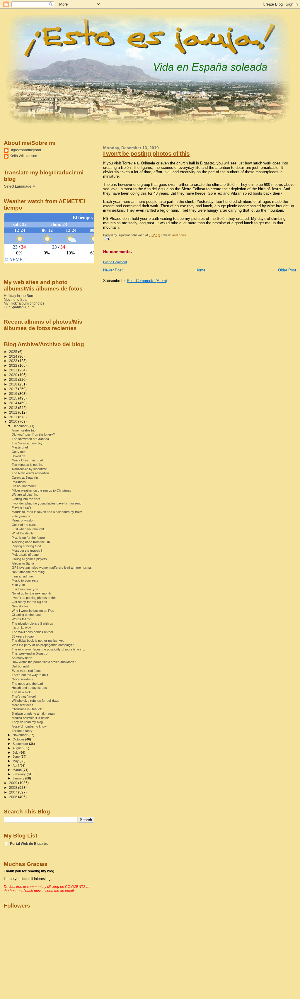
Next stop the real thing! (28, 572)
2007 (13, 792)
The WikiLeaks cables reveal (32, 632)
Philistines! (19, 482)
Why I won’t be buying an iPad (33, 610)
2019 (13, 379)
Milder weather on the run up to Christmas (41, 490)
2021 (13, 370)
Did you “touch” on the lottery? (33, 434)
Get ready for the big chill (29, 602)
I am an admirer (23, 576)
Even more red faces (27, 670)
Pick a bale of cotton (26, 554)
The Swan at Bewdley (27, 443)
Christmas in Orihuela (27, 709)
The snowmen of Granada (30, 439)
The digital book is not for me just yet (38, 640)
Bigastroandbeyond (25, 150)
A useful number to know (29, 726)
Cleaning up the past (26, 614)
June (17, 756)
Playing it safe (21, 507)
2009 (13, 783)
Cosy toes (19, 451)
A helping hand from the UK (31, 542)
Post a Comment (115, 262)
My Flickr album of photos (24, 303)
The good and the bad (27, 683)
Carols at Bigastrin (25, 477)
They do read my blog (27, 722)
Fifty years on (21, 516)
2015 (13, 398)
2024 (13, 356)
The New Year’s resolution (30, 473)
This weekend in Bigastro (29, 653)
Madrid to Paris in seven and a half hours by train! (47, 512)
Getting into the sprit (26, 499)
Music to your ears (25, 580)
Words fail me (21, 619)
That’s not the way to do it (30, 675)
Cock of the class (24, 524)
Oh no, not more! (24, 486)
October (19, 739)
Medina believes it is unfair (30, 718)
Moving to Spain (17, 299)
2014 (13, 403)
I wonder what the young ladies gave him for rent (46, 503)
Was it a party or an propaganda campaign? (43, 645)
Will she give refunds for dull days (35, 700)
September (21, 743)
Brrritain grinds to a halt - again (33, 713)
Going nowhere (22, 679)
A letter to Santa (23, 563)
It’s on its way (21, 627)
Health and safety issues (29, 687)
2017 (13, 389)
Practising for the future (28, 537)
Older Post (287, 270)
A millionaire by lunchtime (29, 469)
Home (200, 270)
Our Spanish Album (19, 307)
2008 (13, 787)
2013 (13, 408)
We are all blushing (25, 494)
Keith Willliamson (23, 156)
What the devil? (22, 533)
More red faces (22, 705)
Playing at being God (26, 546)
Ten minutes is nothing (27, 464)
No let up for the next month (31, 593)
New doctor (20, 606)
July (16, 752)
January (19, 778)
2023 (13, 361)
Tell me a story (22, 731)
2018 (13, 384)
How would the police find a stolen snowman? (44, 662)
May (16, 761)
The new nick (21, 692)
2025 (13, 352)
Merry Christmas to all (27, 460)
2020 (13, 375)
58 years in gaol (23, 636)
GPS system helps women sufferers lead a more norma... (52, 567)
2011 (13, 417)
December (20, 426)
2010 (13, 421)
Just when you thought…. (30, 529)
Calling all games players (29, 559)
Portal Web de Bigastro (29, 843)
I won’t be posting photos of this (146, 153)
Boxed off (18, 456)
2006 (13, 797)
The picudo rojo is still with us (32, 623)
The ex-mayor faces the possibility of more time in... (48, 649)
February (20, 774)
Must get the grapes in (27, 550)
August (18, 748)
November (20, 735)
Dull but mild (20, 666)
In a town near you (25, 589)
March (18, 770)
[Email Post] (106, 238)
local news (179, 235)
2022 (13, 365)
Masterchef (20, 447)
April (16, 765)
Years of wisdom (23, 520)
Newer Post (113, 270)
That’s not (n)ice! (24, 696)
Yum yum (18, 585)
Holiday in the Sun (18, 296)
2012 (13, 412)
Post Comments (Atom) (147, 280)
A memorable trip (23, 430)
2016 (13, 393)
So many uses (22, 658)
